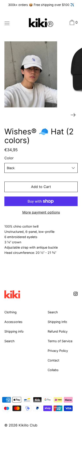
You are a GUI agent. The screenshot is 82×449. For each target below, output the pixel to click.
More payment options (41, 212)
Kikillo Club (28, 425)
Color (9, 158)
